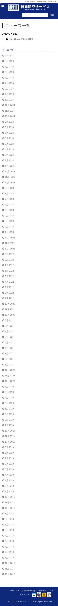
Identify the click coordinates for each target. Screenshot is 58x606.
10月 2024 (10, 116)
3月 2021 (9, 353)
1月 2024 (9, 166)
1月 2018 (9, 557)
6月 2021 (9, 337)
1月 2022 (9, 298)
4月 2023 (9, 215)
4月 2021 (9, 348)
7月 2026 (9, 66)
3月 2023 (9, 221)
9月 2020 (9, 386)
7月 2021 (9, 331)
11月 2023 (10, 177)
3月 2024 (9, 155)
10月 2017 (10, 574)
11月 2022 (10, 243)
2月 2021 (9, 359)
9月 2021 (9, 320)
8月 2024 (9, 127)
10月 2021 (10, 315)
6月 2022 (9, 270)
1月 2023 (9, 232)
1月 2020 (9, 425)
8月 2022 (9, 259)
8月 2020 (9, 392)
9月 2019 (9, 447)
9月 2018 (9, 513)
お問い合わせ (30, 1)
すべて (8, 55)
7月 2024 (9, 133)
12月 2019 (10, 430)
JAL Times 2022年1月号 (21, 39)
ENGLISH (52, 1)
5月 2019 (9, 469)
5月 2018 (9, 535)
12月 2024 (10, 105)
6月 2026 (9, 72)
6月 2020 (9, 403)
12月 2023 (10, 171)
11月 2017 (10, 568)
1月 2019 (9, 491)
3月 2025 (9, 88)
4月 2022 (9, 281)
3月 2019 (9, 480)
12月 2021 (10, 304)
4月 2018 (9, 541)
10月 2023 (10, 182)
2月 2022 (9, 293)
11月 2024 (10, 110)
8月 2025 (9, 77)
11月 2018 (10, 502)
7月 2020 (9, 397)
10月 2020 (10, 381)
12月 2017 (10, 563)
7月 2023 (9, 199)
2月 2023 (9, 226)
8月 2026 (9, 61)
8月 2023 (9, 193)
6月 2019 (9, 464)
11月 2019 (10, 436)
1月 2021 (9, 364)
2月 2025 (9, 94)
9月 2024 (9, 121)
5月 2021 (9, 342)
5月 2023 (9, 210)
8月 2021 (9, 326)
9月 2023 (9, 188)
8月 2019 (9, 453)
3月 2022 (9, 287)
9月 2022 (9, 254)
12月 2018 (10, 497)
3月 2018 (9, 546)
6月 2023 (9, 204)
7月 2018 (9, 524)
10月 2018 (10, 508)
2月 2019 (9, 486)
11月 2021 (10, 309)
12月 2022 (10, 237)
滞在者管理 (41, 1)
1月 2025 (9, 99)
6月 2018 (9, 530)
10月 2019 (10, 441)
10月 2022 (10, 248)
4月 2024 (9, 149)
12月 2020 (10, 370)
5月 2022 (9, 276)
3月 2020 (9, 414)
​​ (39, 594)
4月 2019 (9, 475)
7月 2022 (9, 265)
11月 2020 (10, 375)
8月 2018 (9, 519)
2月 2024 (9, 160)
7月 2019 (9, 458)
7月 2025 (9, 83)
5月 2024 (9, 144)
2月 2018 (9, 552)
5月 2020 (9, 408)
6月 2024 (9, 138)
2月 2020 (9, 419)
